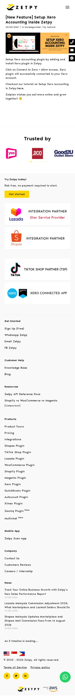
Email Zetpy (13, 341)
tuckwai (51, 27)
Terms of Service (15, 667)
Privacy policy (40, 667)
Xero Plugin (13, 484)
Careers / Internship (19, 571)
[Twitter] (16, 676)
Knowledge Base (16, 367)
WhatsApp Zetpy (16, 335)
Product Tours (14, 426)
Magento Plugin (15, 477)
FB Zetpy (11, 347)
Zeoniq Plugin (17, 511)
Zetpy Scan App (16, 538)
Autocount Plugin (16, 497)
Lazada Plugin (14, 458)
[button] (27, 161)
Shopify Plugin (15, 471)
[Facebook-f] (7, 676)
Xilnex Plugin (13, 503)
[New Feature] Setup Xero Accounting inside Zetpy (31, 19)
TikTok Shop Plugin (18, 452)
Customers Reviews (18, 564)
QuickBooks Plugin (17, 490)
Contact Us (12, 558)
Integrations (13, 439)
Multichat (14, 518)
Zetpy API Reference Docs (22, 394)
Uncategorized (32, 27)
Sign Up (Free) (14, 328)
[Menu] (67, 7)
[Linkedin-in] (25, 676)
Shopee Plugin (14, 445)
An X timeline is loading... (21, 641)
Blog (8, 374)
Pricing (9, 433)
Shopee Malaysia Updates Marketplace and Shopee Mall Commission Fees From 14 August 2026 (35, 620)
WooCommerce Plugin (19, 465)
